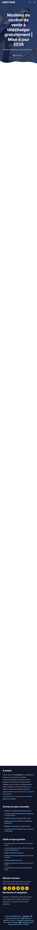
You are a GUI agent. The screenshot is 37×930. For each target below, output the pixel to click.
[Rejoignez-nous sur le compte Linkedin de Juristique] (22, 888)
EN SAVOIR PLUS (11, 113)
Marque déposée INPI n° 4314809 (18, 924)
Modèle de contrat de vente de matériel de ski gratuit (18, 92)
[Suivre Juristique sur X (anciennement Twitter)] (9, 888)
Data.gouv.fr (27, 918)
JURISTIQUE (8, 2)
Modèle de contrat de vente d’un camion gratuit (17, 714)
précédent (7, 755)
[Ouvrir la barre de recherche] (29, 2)
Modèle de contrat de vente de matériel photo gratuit (18, 509)
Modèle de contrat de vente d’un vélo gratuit (17, 579)
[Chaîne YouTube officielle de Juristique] (18, 888)
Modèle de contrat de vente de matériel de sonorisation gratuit (17, 440)
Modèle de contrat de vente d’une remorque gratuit (17, 301)
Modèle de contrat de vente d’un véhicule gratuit (17, 373)
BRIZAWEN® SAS (15, 916)
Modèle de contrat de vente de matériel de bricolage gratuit (17, 234)
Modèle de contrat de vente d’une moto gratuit (17, 642)
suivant (25, 755)
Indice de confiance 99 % (13, 918)
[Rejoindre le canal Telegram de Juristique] (14, 888)
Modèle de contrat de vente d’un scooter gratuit (17, 164)
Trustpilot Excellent (27, 922)
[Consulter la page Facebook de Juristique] (5, 888)
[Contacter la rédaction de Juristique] (27, 888)
